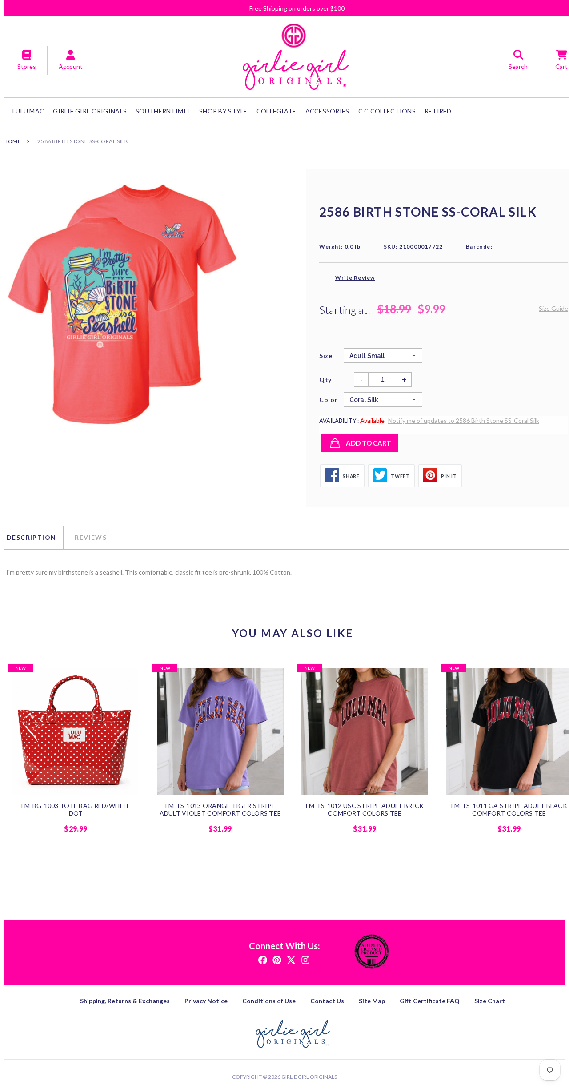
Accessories (327, 111)
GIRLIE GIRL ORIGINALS (90, 111)
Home (12, 141)
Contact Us (327, 1001)
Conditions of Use (269, 1001)
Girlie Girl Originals (309, 1076)
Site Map (372, 1001)
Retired (438, 111)
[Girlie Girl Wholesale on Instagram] (305, 959)
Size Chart (489, 1001)
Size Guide (553, 308)
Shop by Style (223, 111)
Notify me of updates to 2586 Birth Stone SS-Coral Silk (463, 420)
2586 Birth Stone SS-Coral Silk (82, 141)
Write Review (355, 277)
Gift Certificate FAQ (430, 1001)
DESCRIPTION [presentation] (31, 537)
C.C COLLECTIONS (387, 111)
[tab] (33, 537)
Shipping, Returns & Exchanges (125, 1001)
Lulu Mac (28, 111)
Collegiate (276, 111)
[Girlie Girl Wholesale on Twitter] (291, 959)
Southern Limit (163, 111)
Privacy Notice (206, 1001)
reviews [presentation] (91, 537)
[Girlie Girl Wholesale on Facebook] (263, 959)
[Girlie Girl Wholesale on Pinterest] (277, 959)
